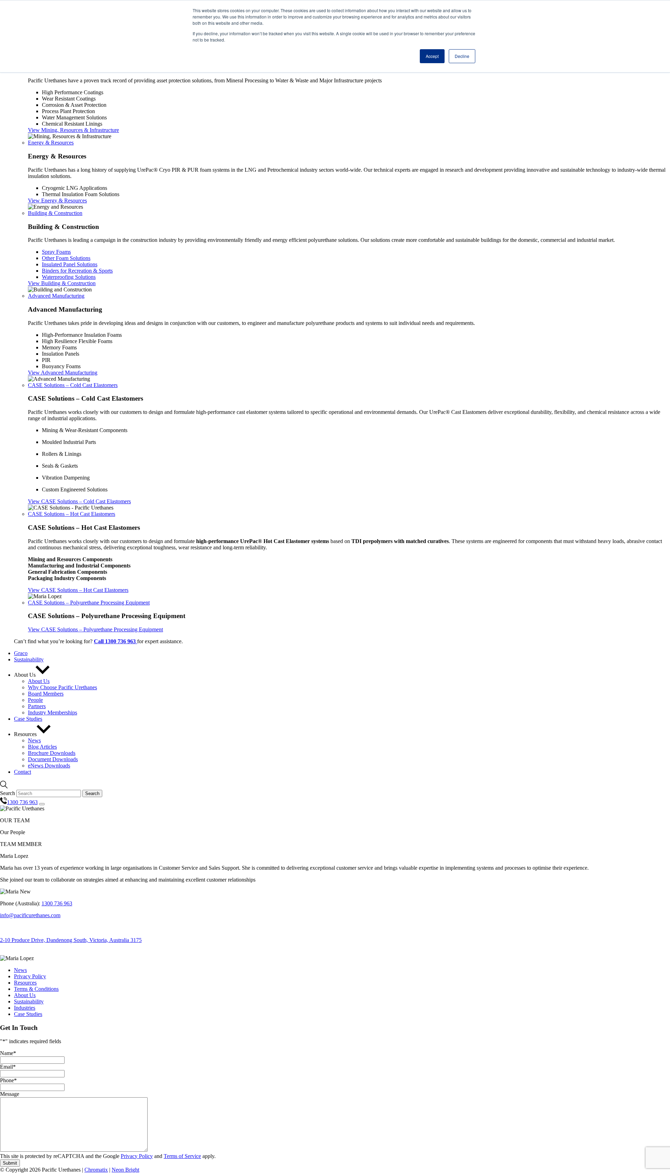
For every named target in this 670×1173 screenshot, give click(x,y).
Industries (24, 1008)
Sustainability (29, 1001)
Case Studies (28, 1014)
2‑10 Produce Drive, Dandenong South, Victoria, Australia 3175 (71, 940)
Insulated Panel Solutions (69, 264)
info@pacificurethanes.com (30, 915)
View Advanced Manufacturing (62, 373)
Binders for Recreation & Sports (77, 271)
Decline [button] (462, 56)
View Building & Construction (62, 283)
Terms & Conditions (36, 989)
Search (7, 793)
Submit (10, 1163)
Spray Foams (56, 252)
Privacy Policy (30, 976)
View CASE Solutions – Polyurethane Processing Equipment (95, 629)
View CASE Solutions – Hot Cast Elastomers (78, 590)
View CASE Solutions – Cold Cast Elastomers (79, 501)
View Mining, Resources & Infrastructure (73, 130)
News (20, 970)
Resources (25, 983)
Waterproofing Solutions (69, 277)
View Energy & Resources (57, 200)
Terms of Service (182, 1156)
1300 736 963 (57, 903)
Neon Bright (125, 1170)
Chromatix (96, 1170)
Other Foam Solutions (66, 258)
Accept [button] (432, 56)
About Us (25, 995)
